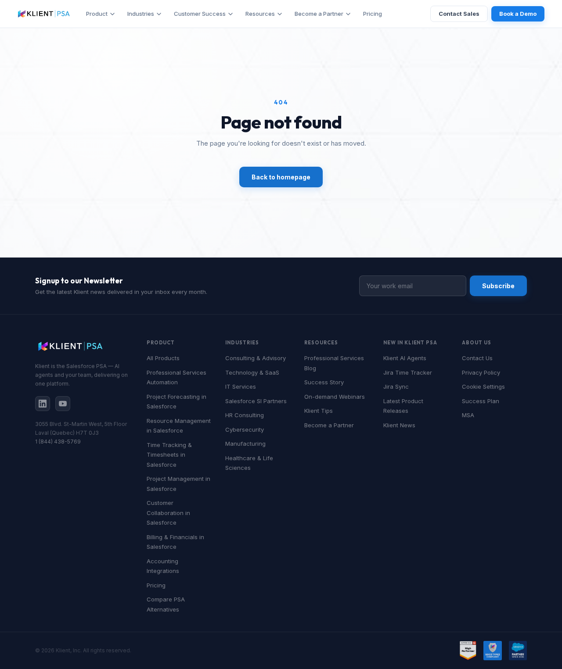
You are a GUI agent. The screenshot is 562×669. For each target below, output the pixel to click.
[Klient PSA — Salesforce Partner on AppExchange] (518, 650)
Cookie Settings (483, 386)
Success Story (324, 382)
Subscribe (498, 286)
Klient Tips (318, 410)
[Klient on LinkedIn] (42, 403)
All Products (163, 357)
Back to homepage (281, 177)
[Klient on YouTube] (62, 403)
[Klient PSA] (44, 14)
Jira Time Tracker (407, 372)
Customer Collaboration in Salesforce (168, 512)
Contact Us (477, 357)
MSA (468, 415)
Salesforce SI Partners (256, 400)
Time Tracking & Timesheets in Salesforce (169, 454)
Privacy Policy (481, 372)
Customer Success (200, 13)
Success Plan (480, 400)
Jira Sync (396, 386)
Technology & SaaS (252, 372)
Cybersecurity (244, 429)
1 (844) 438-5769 (58, 441)
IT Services (240, 386)
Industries (140, 13)
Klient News (399, 425)
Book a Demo (518, 13)
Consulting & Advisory (255, 357)
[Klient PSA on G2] (468, 650)
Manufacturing (245, 443)
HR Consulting (244, 415)
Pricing (372, 13)
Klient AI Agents (404, 357)
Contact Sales (459, 13)
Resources (260, 13)
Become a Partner (319, 13)
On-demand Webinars (334, 396)
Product (97, 13)
